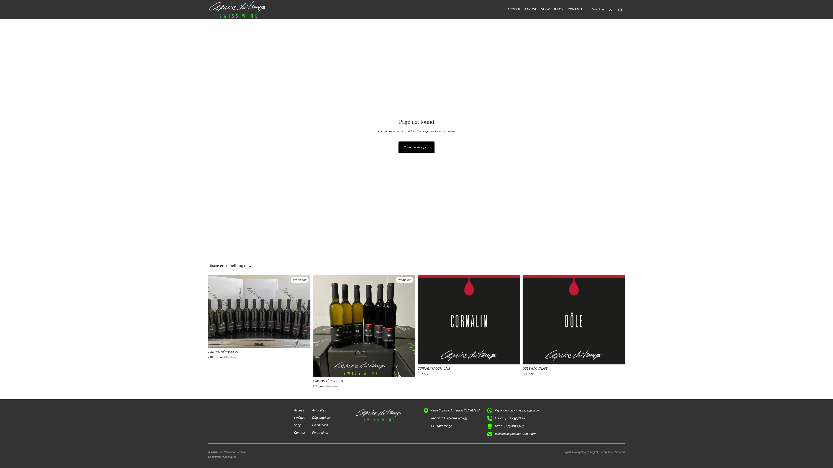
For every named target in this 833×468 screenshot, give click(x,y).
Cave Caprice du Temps (231, 452)
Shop (297, 425)
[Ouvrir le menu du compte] (610, 9)
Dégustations (321, 417)
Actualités (319, 410)
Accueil (299, 410)
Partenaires (320, 432)
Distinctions (320, 425)
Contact (299, 432)
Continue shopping (416, 147)
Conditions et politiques (222, 456)
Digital (594, 452)
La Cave (299, 417)
